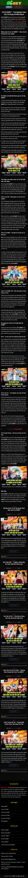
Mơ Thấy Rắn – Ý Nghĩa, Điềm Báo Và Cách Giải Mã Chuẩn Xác (14, 563)
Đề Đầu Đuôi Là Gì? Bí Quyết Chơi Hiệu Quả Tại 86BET (14, 509)
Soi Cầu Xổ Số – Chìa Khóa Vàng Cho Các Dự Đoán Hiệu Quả (14, 617)
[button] (2, 2)
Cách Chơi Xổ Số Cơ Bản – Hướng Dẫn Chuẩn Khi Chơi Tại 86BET (14, 671)
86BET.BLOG (4, 787)
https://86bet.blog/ (17, 21)
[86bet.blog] (14, 2)
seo (21, 514)
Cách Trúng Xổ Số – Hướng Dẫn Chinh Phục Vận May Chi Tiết (14, 723)
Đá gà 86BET (18, 429)
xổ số (14, 506)
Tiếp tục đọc (14, 551)
